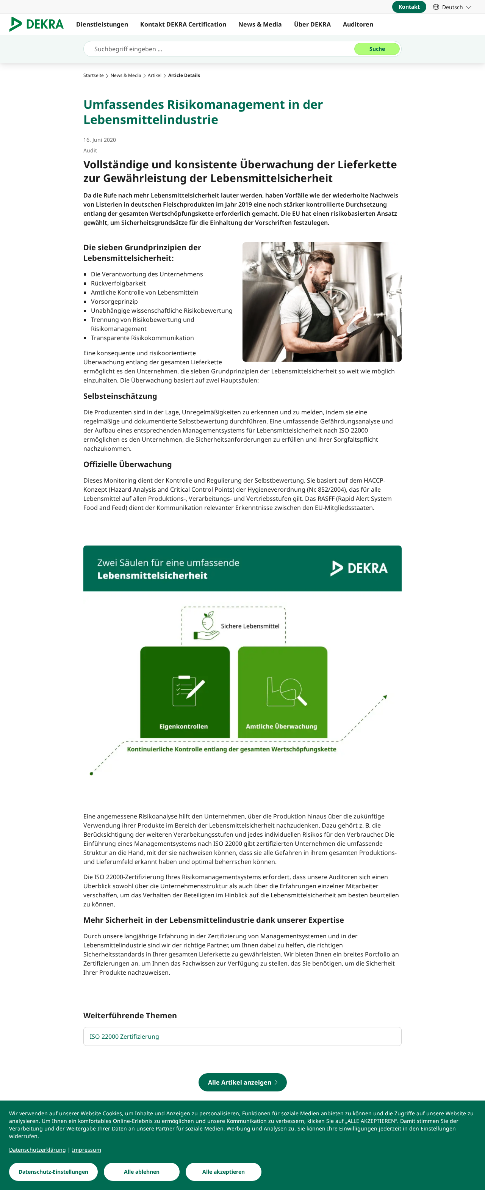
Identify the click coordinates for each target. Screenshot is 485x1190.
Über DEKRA (312, 24)
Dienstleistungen (102, 24)
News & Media (260, 24)
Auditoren (358, 24)
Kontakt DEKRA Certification (183, 24)
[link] (452, 7)
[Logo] (39, 24)
